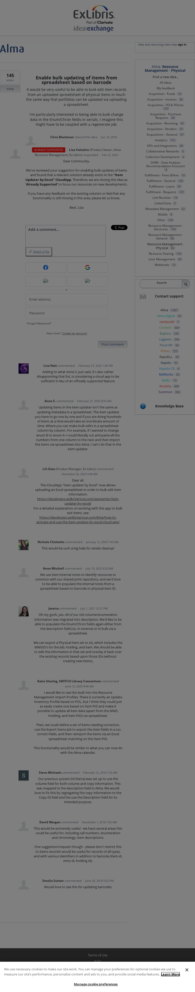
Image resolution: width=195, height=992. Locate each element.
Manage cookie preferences (96, 984)
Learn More (170, 974)
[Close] (186, 969)
